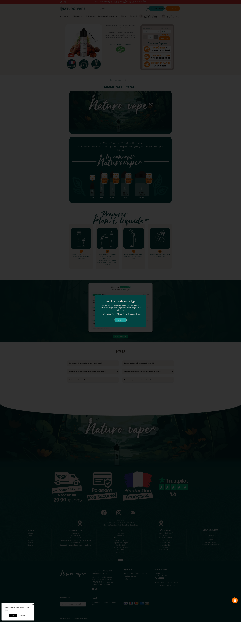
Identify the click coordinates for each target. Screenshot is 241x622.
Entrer (120, 320)
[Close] (33, 604)
